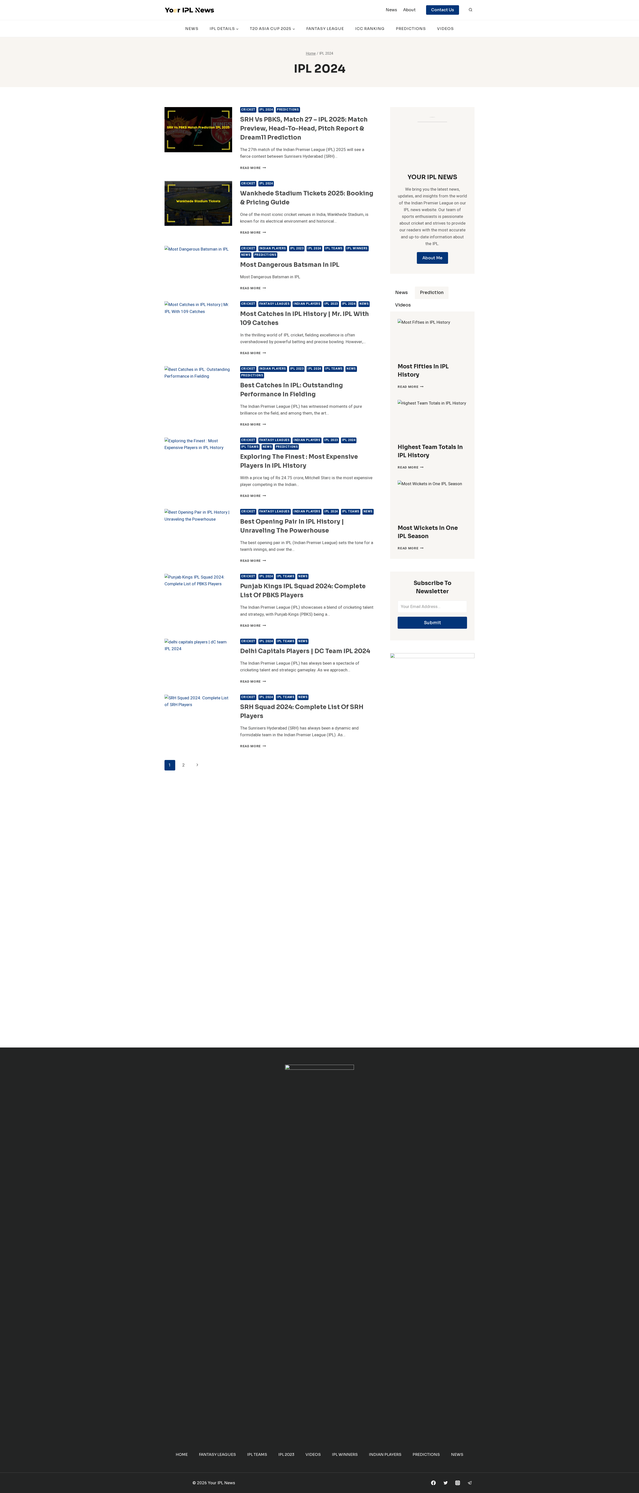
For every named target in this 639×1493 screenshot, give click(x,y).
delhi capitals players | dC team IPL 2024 (305, 651)
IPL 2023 (297, 248)
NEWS (191, 28)
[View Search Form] (471, 10)
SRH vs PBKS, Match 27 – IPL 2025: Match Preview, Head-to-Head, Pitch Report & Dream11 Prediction (304, 128)
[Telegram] (470, 1483)
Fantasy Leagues (274, 304)
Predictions (411, 28)
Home (182, 1454)
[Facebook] (433, 1483)
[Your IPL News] (189, 10)
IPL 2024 (266, 110)
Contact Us (442, 9)
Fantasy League (325, 28)
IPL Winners (357, 248)
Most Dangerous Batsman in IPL (289, 265)
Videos (445, 28)
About (409, 9)
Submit (432, 622)
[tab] (401, 293)
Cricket (248, 110)
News (391, 9)
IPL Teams (333, 248)
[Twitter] (445, 1483)
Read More (253, 167)
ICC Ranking (370, 28)
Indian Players (272, 248)
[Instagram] (457, 1483)
